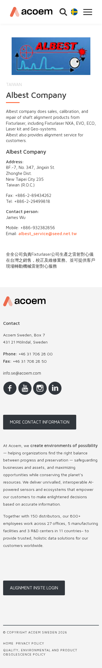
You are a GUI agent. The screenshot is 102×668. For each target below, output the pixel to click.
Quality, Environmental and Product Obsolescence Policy (40, 652)
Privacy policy (30, 643)
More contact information (39, 422)
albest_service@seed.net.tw (47, 233)
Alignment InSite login (34, 587)
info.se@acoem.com (22, 373)
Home (8, 643)
